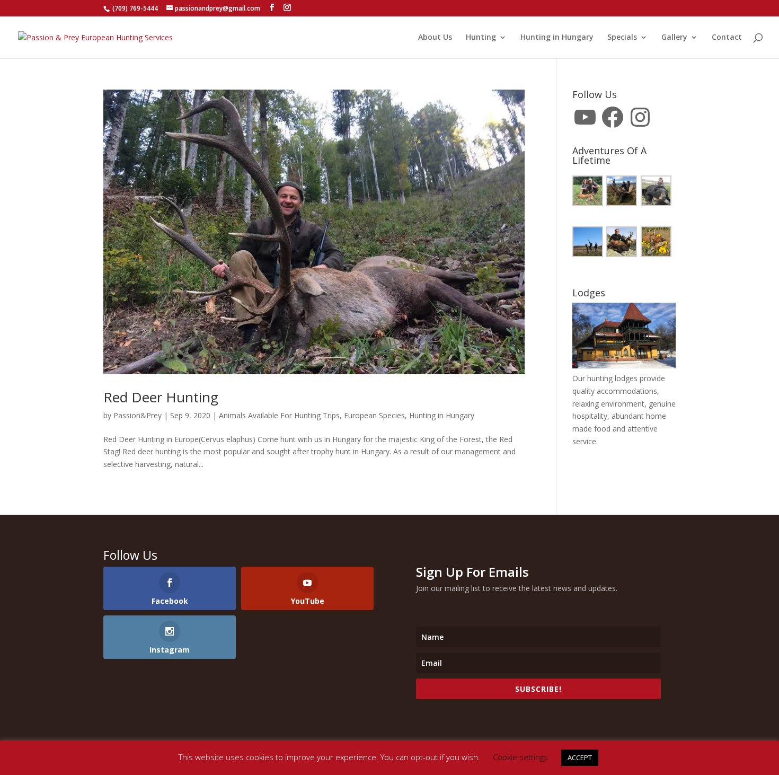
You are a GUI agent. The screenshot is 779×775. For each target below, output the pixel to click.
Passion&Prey (137, 415)
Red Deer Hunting (160, 397)
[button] (589, 192)
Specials (622, 37)
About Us (435, 37)
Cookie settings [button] (520, 757)
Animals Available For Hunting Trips (279, 415)
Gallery (674, 37)
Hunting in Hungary (557, 37)
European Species (374, 415)
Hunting (481, 37)
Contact (727, 37)
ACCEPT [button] (580, 757)
